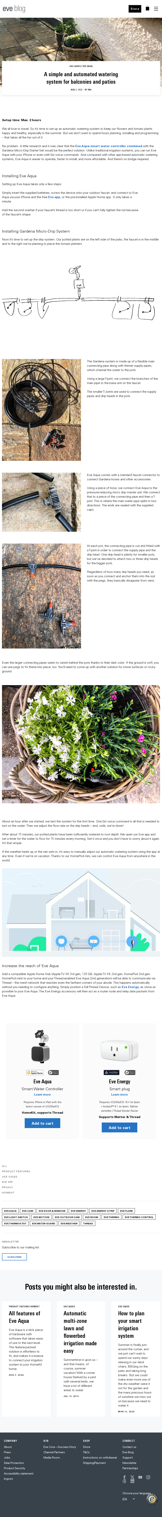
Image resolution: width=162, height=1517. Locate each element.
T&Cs (86, 1452)
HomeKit (8, 1192)
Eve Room (91, 1217)
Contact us (129, 1447)
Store (135, 9)
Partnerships (130, 1468)
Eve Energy (119, 1081)
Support (127, 1457)
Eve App (7, 1181)
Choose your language (136, 1493)
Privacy (7, 1187)
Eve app (54, 197)
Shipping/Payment (94, 1463)
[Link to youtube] (140, 1477)
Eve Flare (126, 1210)
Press (7, 1452)
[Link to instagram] (148, 1477)
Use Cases (10, 1176)
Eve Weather (69, 1223)
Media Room (51, 1457)
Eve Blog (128, 1452)
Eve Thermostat (15, 1223)
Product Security (14, 1468)
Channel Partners (54, 1452)
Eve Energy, (130, 987)
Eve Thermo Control (139, 1217)
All (4, 1165)
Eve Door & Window (52, 1210)
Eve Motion (41, 1217)
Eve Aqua (42, 1081)
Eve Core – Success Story (59, 1447)
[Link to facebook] (124, 1477)
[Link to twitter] (132, 1477)
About (8, 1447)
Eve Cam (27, 1210)
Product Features (16, 1171)
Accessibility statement (18, 1473)
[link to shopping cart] (147, 8)
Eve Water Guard (43, 1223)
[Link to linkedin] (132, 1481)
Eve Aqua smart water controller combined (108, 146)
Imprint (8, 1479)
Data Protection (14, 1463)
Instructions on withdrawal (100, 1457)
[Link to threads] (124, 1481)
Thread (88, 1223)
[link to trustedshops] (152, 1499)
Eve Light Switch (16, 1217)
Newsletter (129, 1463)
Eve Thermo (111, 1217)
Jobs (7, 1457)
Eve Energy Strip (103, 1210)
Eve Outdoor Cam (67, 1217)
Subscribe (14, 1256)
